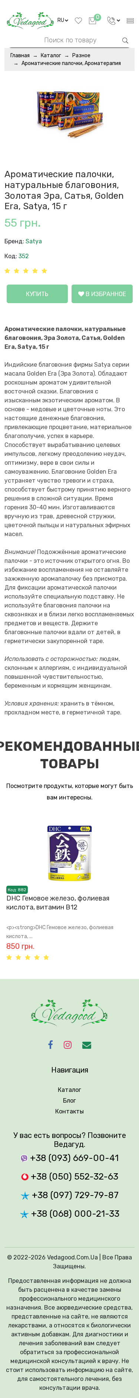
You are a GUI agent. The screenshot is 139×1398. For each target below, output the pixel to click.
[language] (113, 20)
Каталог (51, 55)
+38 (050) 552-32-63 (73, 1176)
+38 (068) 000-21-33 (74, 1214)
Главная (20, 55)
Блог (69, 1100)
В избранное (105, 294)
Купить (37, 294)
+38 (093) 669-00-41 (73, 1158)
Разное (81, 55)
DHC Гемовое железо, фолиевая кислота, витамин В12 (57, 902)
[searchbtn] (125, 39)
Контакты (69, 1111)
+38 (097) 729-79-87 (74, 1195)
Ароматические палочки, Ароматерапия (71, 63)
